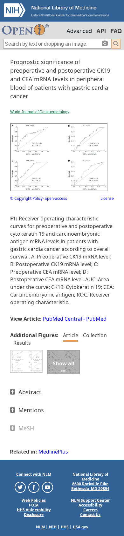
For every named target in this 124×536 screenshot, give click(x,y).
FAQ (116, 31)
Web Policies (34, 500)
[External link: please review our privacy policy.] (20, 487)
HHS (65, 527)
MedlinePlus (53, 451)
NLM (40, 527)
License (107, 198)
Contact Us (90, 514)
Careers (90, 510)
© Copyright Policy (26, 198)
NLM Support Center (90, 500)
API (101, 31)
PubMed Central (62, 318)
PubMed (96, 318)
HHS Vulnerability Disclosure (34, 512)
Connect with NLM (33, 474)
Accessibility (90, 505)
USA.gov (80, 527)
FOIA (33, 505)
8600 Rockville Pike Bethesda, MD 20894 (90, 486)
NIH (53, 527)
